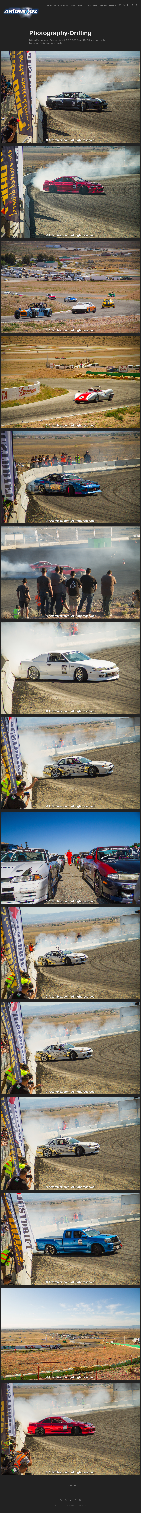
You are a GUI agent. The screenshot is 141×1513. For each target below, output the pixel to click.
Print (80, 5)
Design (88, 5)
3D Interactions (61, 5)
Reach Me (113, 5)
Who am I (103, 5)
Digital (73, 5)
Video (95, 5)
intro (49, 5)
